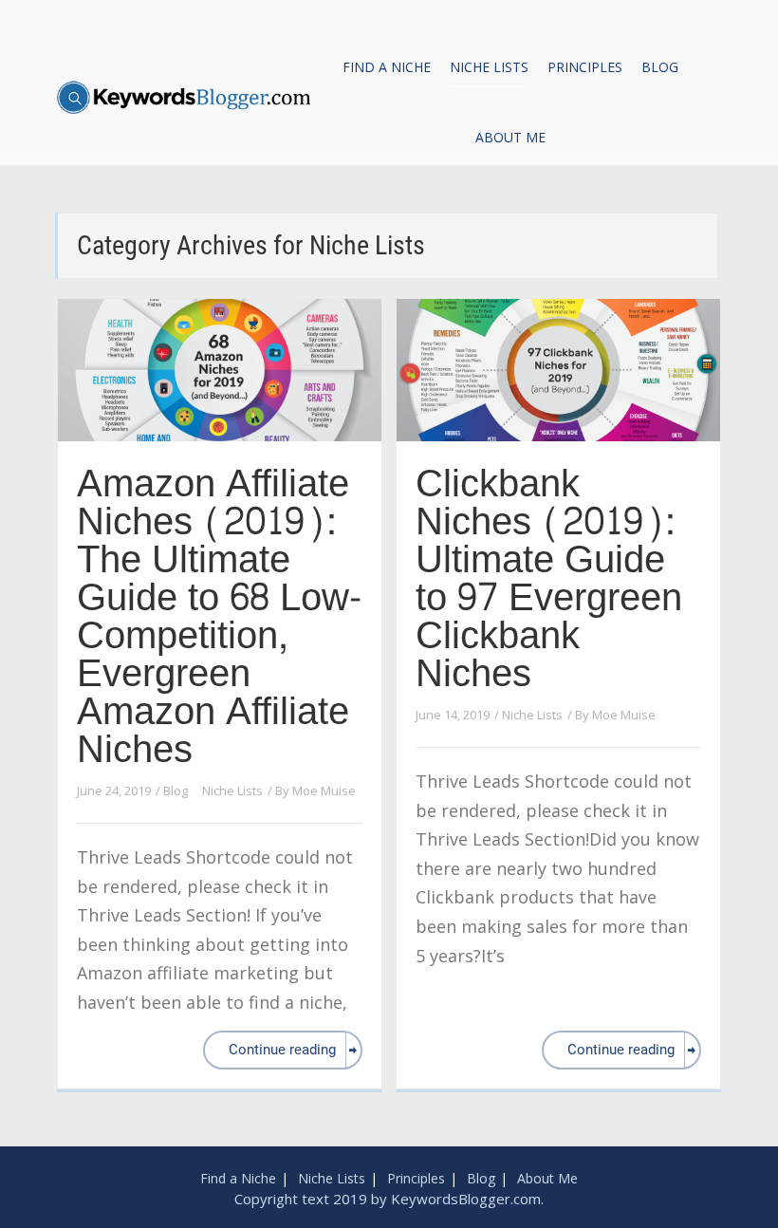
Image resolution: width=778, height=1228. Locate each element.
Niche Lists (489, 67)
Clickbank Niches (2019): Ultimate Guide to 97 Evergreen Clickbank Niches (549, 579)
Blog (659, 67)
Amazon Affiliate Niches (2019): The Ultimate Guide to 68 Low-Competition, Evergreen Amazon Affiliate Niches (219, 617)
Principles (584, 67)
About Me (510, 137)
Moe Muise (324, 790)
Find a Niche (387, 67)
